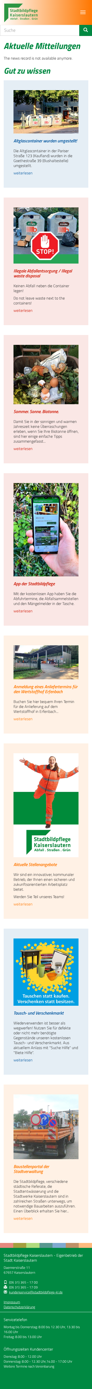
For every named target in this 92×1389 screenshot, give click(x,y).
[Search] (85, 30)
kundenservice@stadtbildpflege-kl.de (36, 1292)
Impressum (12, 1302)
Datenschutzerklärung (19, 1307)
